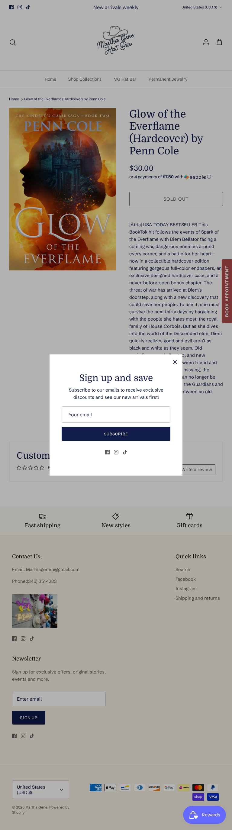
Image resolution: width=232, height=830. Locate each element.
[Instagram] (116, 452)
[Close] (175, 362)
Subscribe (116, 433)
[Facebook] (107, 452)
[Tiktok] (125, 452)
